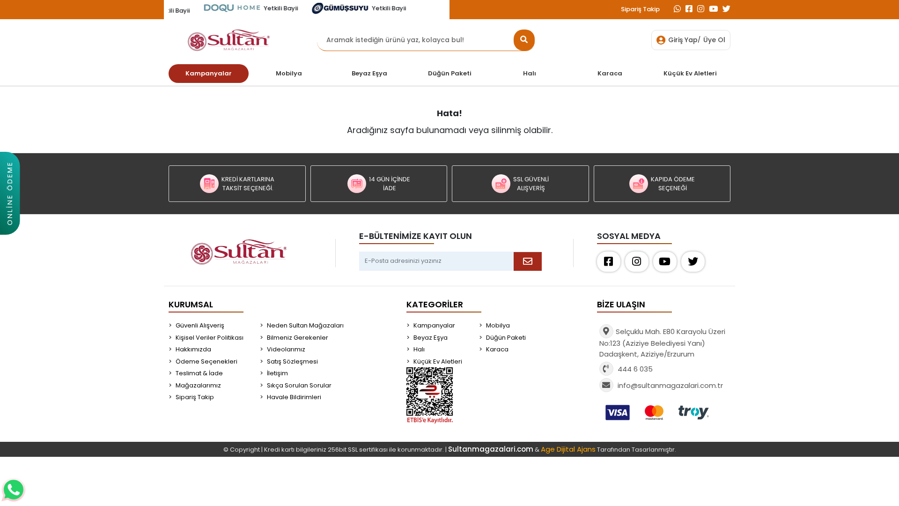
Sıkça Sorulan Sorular (299, 385)
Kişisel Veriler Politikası (209, 337)
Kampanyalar (434, 325)
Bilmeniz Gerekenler (297, 337)
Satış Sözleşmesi (292, 361)
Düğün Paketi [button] (450, 73)
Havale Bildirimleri (294, 397)
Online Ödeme (10, 193)
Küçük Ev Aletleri (437, 361)
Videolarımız (286, 349)
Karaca (497, 349)
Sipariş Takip (640, 9)
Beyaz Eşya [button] (369, 73)
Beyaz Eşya (430, 337)
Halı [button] (529, 73)
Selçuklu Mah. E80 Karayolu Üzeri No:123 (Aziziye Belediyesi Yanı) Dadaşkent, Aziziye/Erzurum (662, 343)
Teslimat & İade (199, 373)
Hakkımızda (193, 349)
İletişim (277, 373)
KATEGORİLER (434, 304)
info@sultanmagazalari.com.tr (670, 385)
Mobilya (498, 325)
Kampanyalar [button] (208, 73)
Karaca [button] (609, 73)
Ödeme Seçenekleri (206, 361)
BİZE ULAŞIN (621, 304)
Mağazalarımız (198, 385)
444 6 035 (634, 369)
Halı (419, 349)
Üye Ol (714, 40)
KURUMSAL (191, 304)
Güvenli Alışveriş (200, 325)
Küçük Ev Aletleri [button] (690, 73)
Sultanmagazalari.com (490, 449)
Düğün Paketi (506, 337)
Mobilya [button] (289, 73)
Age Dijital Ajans (568, 449)
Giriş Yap (683, 40)
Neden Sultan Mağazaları (305, 325)
